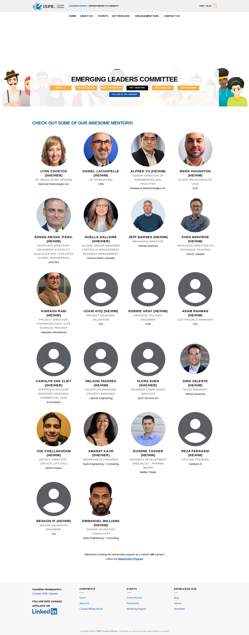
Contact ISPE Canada (45, 593)
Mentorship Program (130, 558)
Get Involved (121, 16)
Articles (178, 603)
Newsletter (179, 609)
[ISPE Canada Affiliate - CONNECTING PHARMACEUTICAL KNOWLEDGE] (48, 6)
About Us (86, 16)
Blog (176, 598)
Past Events (133, 603)
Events (103, 16)
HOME (72, 16)
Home (83, 598)
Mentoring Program (136, 609)
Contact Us (172, 16)
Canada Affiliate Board (91, 609)
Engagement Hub (146, 16)
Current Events (134, 598)
